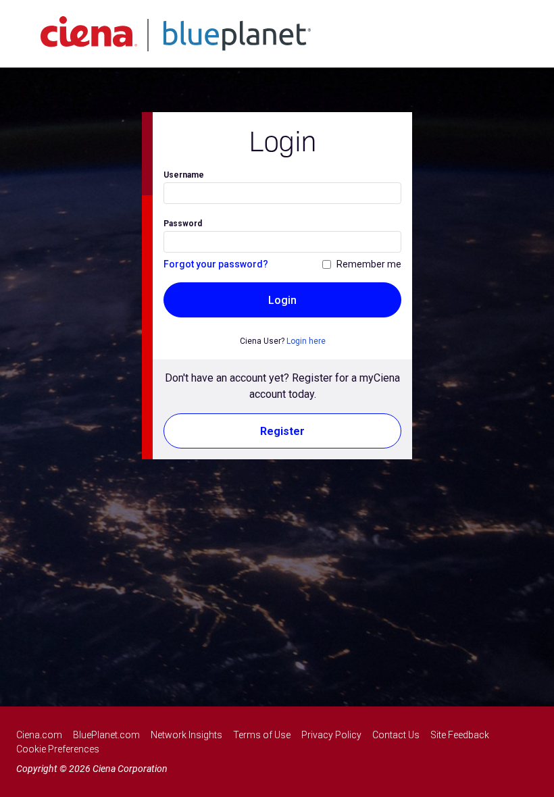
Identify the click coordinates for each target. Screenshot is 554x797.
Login (282, 300)
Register (282, 431)
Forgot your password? (215, 264)
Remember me (368, 264)
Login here (306, 341)
